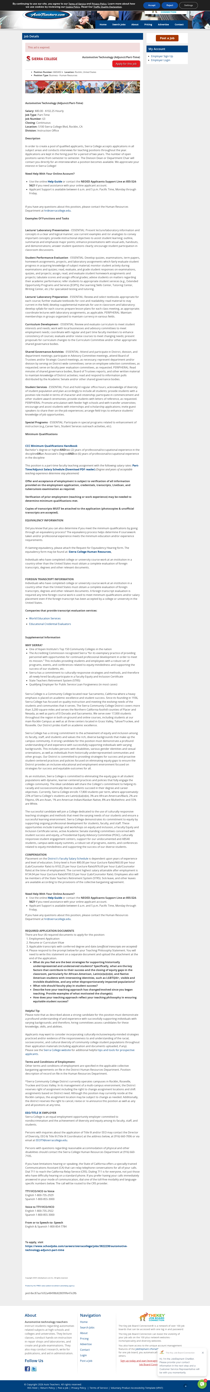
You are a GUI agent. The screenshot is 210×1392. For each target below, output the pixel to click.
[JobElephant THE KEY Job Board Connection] (152, 1314)
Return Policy (47, 1387)
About (134, 24)
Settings (188, 5)
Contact (179, 24)
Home (103, 24)
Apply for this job (126, 64)
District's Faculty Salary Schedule (68, 858)
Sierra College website (57, 1050)
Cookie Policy (73, 6)
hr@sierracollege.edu (57, 210)
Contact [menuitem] (85, 1349)
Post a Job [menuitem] (86, 1361)
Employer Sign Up (162, 56)
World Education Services (45, 618)
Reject (170, 5)
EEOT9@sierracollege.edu (51, 1140)
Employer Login (160, 60)
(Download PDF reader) (80, 469)
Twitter (34, 1368)
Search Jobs (119, 24)
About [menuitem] (84, 1333)
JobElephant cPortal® (147, 1349)
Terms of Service (99, 1387)
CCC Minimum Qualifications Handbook (51, 446)
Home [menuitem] (84, 1322)
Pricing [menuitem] (84, 1338)
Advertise (163, 24)
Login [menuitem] (83, 1355)
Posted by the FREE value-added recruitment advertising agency (49, 1286)
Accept (151, 5)
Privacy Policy (79, 1387)
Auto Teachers (52, 1384)
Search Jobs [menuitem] (87, 1327)
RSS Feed (32, 1387)
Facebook (27, 1368)
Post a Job (167, 38)
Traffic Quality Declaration (107, 6)
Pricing (148, 24)
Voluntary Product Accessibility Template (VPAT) (137, 1387)
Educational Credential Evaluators (50, 624)
